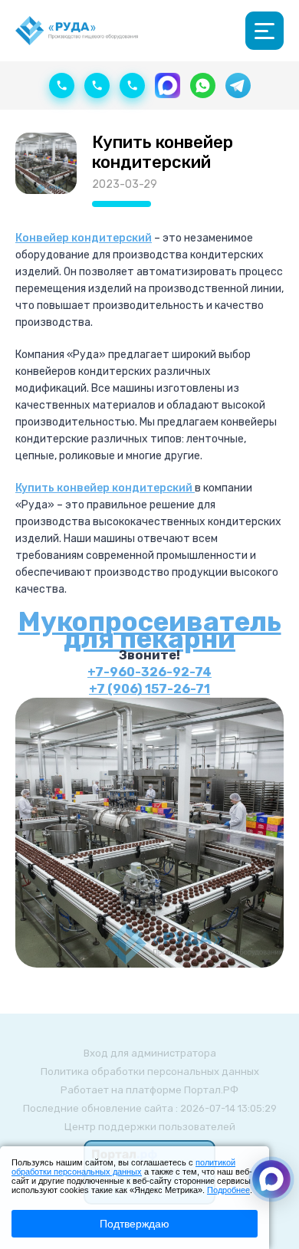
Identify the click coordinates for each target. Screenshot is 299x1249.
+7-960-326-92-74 (149, 672)
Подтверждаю (134, 1224)
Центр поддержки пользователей (149, 1126)
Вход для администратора (150, 1053)
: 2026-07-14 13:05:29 (226, 1108)
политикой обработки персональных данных (123, 1167)
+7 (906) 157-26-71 (149, 689)
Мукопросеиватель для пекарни (149, 630)
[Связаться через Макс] (271, 1179)
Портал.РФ (211, 1090)
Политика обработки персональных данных (150, 1071)
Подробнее (228, 1190)
